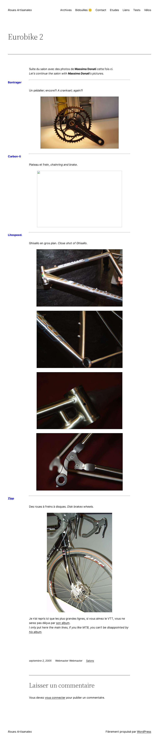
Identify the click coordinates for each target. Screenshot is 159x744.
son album (63, 623)
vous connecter (55, 697)
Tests (136, 10)
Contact (100, 10)
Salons (90, 660)
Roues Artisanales (20, 10)
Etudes (114, 10)
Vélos (147, 10)
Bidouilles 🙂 (83, 10)
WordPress (144, 731)
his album (35, 632)
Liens (126, 10)
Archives (66, 10)
